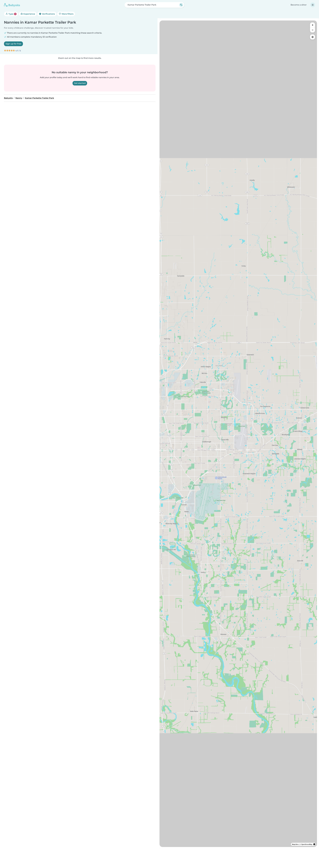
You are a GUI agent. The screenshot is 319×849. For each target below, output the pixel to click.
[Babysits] (12, 5)
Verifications (48, 14)
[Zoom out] (312, 29)
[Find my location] (312, 36)
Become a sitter (299, 5)
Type (12, 14)
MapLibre (295, 844)
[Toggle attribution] (314, 844)
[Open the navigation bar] (312, 4)
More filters (67, 14)
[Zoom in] (312, 24)
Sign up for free (13, 44)
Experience (29, 14)
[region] (238, 433)
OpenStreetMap (306, 844)
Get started (80, 83)
